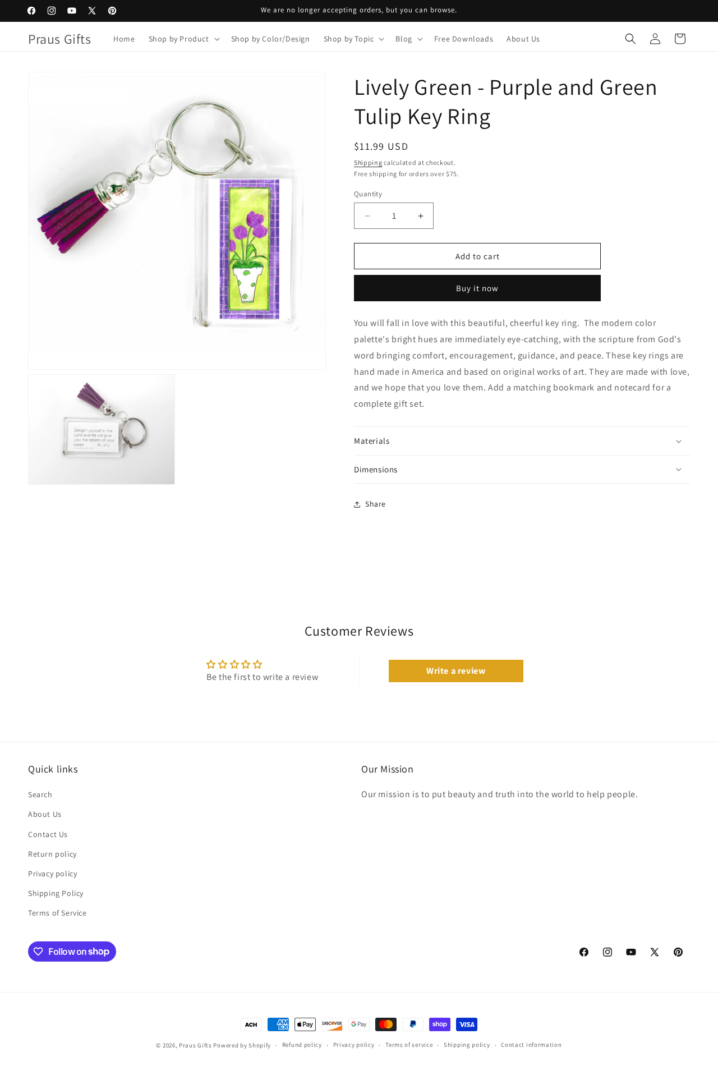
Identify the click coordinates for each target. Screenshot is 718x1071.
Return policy (52, 854)
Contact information (531, 1045)
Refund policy (302, 1045)
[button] (183, 38)
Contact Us (48, 834)
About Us (45, 814)
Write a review (455, 671)
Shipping (368, 162)
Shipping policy (467, 1045)
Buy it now (477, 288)
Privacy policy (52, 873)
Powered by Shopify (242, 1045)
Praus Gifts (195, 1045)
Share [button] (375, 504)
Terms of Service (57, 913)
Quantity (368, 194)
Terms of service (408, 1045)
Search (40, 794)
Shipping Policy (56, 893)
